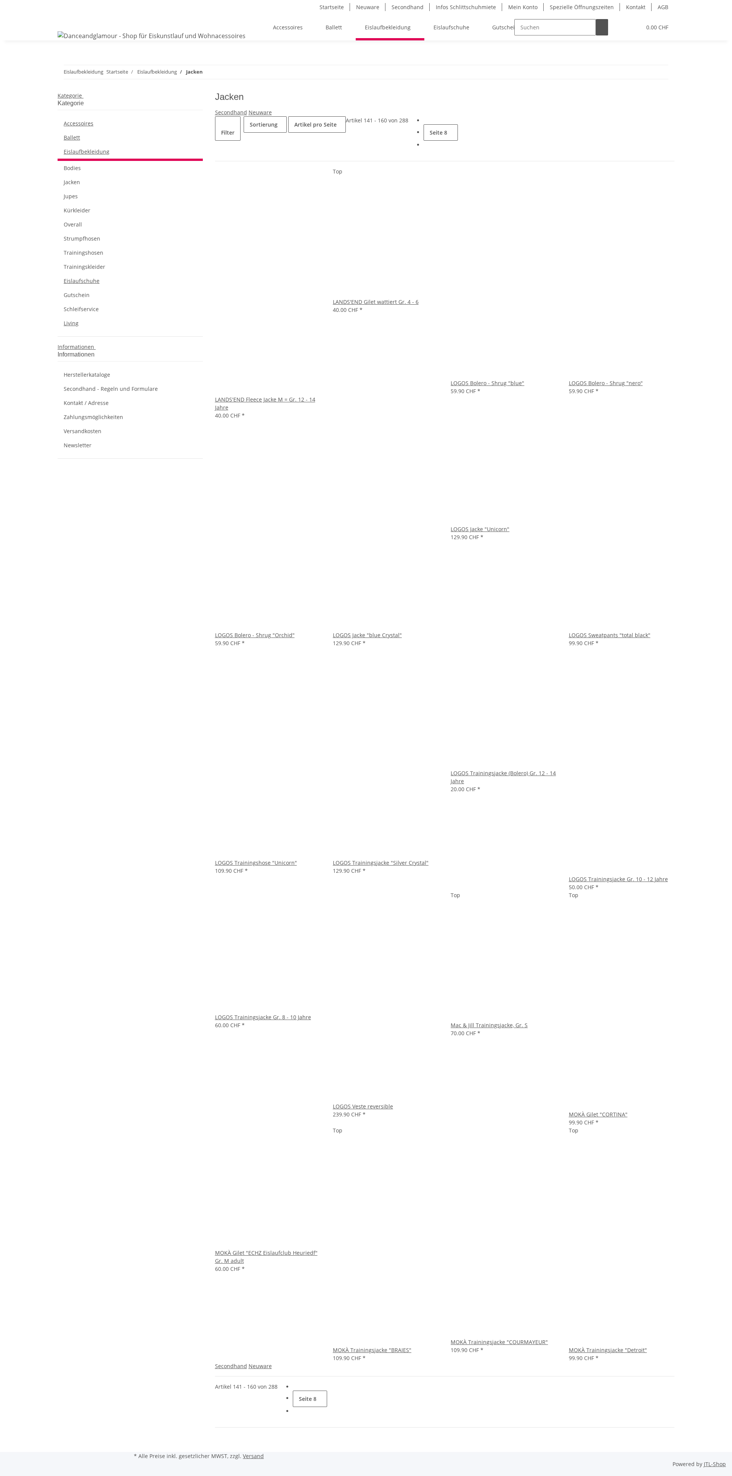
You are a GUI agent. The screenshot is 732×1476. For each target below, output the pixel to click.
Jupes (71, 196)
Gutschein (77, 295)
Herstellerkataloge (87, 374)
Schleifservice (81, 309)
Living (71, 323)
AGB (663, 7)
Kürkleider (77, 210)
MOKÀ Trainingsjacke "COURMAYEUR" (499, 1342)
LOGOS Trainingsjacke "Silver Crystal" (381, 862)
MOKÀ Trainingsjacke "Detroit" (608, 1350)
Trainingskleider (84, 266)
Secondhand (408, 7)
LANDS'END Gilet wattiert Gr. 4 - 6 (376, 301)
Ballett (72, 137)
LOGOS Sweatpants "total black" (609, 635)
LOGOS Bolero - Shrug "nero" (606, 383)
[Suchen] (602, 27)
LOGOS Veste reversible (363, 1106)
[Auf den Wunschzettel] (233, 387)
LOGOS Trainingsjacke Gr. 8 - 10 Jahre (263, 1017)
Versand (253, 1456)
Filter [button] (227, 132)
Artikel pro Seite (315, 124)
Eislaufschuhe (82, 280)
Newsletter (78, 445)
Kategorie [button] (70, 95)
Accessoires (78, 123)
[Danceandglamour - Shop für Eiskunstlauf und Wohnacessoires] (152, 35)
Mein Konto (523, 7)
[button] (620, 27)
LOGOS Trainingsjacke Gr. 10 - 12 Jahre (618, 879)
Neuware (367, 7)
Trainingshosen (83, 252)
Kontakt (635, 7)
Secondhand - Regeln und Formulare (111, 388)
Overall (73, 224)
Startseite (331, 7)
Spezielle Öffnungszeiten (582, 7)
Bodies (72, 168)
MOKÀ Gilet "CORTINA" (598, 1114)
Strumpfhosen (82, 238)
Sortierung (264, 124)
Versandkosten (82, 431)
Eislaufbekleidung (86, 151)
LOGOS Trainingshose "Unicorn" (256, 862)
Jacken (72, 182)
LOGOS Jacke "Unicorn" (480, 529)
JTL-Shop (715, 1464)
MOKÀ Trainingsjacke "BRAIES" (372, 1350)
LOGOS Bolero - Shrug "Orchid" (255, 635)
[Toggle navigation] (67, 20)
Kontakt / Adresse (86, 402)
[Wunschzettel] (632, 27)
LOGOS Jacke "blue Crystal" (367, 635)
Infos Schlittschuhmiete (466, 7)
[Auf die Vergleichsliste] (221, 387)
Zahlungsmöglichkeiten (93, 417)
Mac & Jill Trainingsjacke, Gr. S (489, 1025)
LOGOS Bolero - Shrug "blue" (487, 383)
